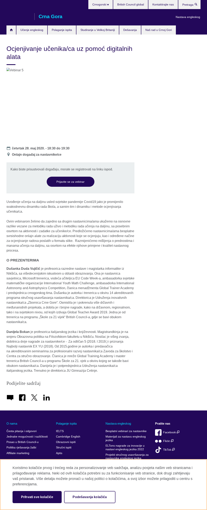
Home (11, 30)
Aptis (59, 453)
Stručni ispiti (63, 447)
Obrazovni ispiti (66, 442)
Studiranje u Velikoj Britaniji (97, 29)
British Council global (130, 4)
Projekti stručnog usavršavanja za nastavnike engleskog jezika (127, 456)
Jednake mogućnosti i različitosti (27, 436)
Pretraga (198, 5)
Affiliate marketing (17, 453)
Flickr (167, 441)
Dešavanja (130, 29)
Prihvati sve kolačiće (37, 497)
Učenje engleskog (31, 29)
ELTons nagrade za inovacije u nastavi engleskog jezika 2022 (125, 447)
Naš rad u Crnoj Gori (158, 29)
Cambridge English (68, 436)
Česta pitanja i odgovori (21, 431)
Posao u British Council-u (22, 442)
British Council (18, 16)
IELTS (60, 431)
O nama (11, 423)
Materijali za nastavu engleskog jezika (126, 438)
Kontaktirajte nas (163, 4)
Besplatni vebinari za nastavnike (126, 431)
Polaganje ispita (62, 29)
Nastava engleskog (188, 17)
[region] (103, 484)
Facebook (170, 432)
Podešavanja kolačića (90, 497)
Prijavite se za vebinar (70, 181)
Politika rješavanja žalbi (21, 447)
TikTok (167, 449)
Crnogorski (99, 4)
